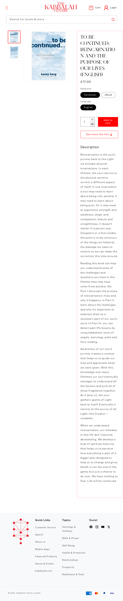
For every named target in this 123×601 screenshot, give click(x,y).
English (88, 107)
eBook (108, 95)
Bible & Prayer (70, 538)
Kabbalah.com (43, 571)
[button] (6, 7)
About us (40, 542)
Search (39, 535)
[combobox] (61, 19)
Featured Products (46, 556)
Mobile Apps (42, 549)
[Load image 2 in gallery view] (14, 52)
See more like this (97, 134)
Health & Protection (73, 553)
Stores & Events (44, 564)
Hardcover (90, 95)
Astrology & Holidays (69, 529)
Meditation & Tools (73, 574)
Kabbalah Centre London (28, 593)
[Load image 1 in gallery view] (14, 37)
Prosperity (68, 567)
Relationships (70, 560)
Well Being (68, 546)
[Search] (113, 19)
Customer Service (45, 527)
